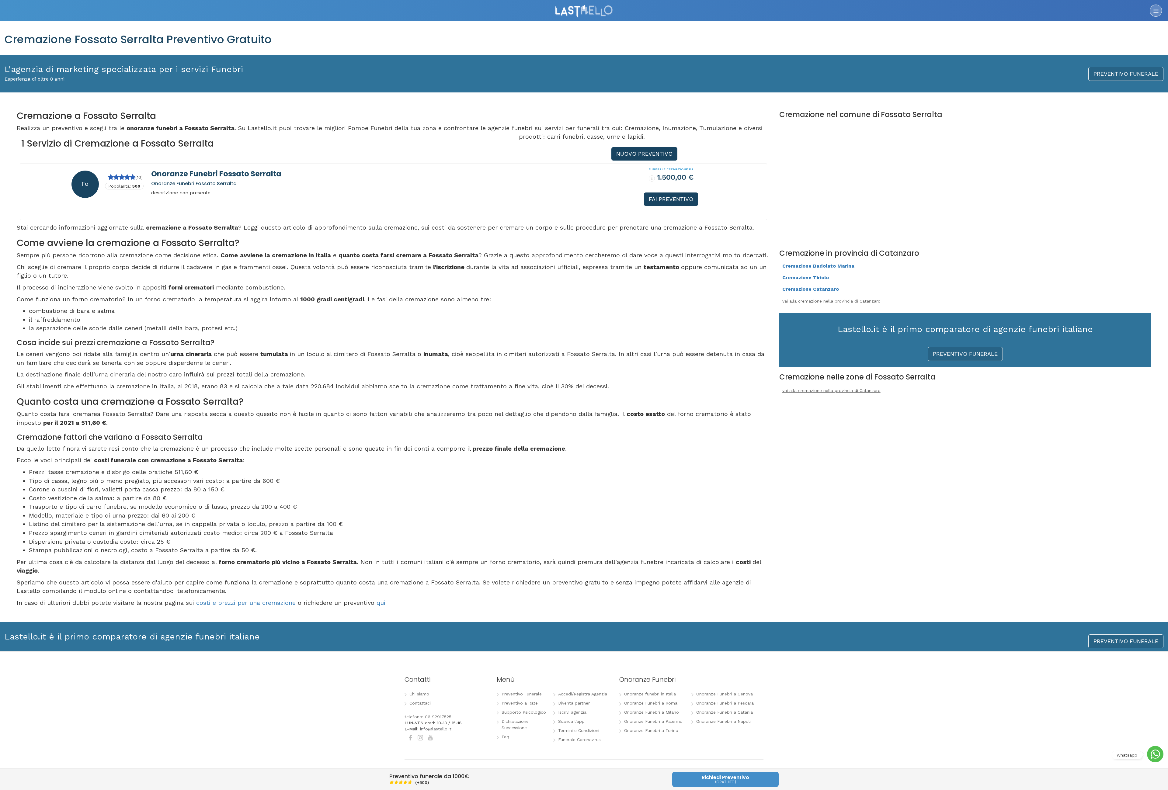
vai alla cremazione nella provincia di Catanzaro (831, 301)
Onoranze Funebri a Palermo (653, 721)
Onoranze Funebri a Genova (724, 693)
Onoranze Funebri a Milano (651, 712)
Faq (505, 736)
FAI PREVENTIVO (671, 199)
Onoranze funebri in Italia (650, 693)
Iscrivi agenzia (572, 712)
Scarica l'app (571, 721)
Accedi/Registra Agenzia (582, 693)
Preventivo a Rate (520, 703)
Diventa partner (574, 703)
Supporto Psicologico (524, 712)
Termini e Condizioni (578, 730)
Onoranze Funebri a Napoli (723, 721)
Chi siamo (419, 693)
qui (381, 602)
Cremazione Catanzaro (810, 289)
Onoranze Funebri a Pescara (725, 703)
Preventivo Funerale (522, 693)
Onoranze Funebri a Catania (724, 712)
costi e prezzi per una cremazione (246, 602)
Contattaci (420, 703)
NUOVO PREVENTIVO (644, 154)
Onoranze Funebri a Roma (650, 703)
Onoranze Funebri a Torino (651, 730)
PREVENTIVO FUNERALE (1125, 74)
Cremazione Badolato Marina (818, 266)
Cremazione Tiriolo (805, 277)
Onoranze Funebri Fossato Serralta (216, 174)
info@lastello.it (435, 728)
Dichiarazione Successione (515, 724)
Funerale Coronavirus (579, 739)
